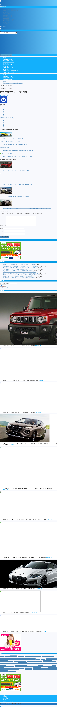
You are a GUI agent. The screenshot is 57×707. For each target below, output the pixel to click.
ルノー (40, 666)
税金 (37, 668)
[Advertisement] (28, 44)
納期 (44, 669)
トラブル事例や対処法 (8, 9)
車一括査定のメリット (8, 19)
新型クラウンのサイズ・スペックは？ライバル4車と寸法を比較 (19, 277)
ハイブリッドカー (44, 663)
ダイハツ (10, 663)
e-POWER (7, 656)
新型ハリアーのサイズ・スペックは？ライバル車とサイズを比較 (19, 267)
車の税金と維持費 (7, 16)
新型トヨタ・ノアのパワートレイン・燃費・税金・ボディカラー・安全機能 (22, 631)
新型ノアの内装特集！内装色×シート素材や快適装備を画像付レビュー (20, 276)
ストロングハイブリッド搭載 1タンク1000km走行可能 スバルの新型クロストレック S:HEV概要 (27, 488)
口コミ (14, 669)
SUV (13, 656)
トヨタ (22, 663)
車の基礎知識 (6, 18)
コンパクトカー (51, 659)
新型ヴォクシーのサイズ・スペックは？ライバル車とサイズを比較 (19, 264)
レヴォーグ (46, 666)
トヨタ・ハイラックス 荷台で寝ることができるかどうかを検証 (19, 412)
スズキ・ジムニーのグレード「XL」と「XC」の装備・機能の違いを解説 (21, 380)
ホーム (4, 57)
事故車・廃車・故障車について (10, 10)
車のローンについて (8, 13)
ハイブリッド (32, 663)
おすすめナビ (9, 659)
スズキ (23, 661)
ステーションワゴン (31, 661)
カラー (38, 659)
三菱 (50, 666)
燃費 (28, 669)
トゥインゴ (15, 663)
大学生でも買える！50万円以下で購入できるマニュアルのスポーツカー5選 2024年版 (24, 557)
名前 (1, 228)
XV (23, 656)
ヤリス (29, 666)
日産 (21, 668)
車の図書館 (3, 26)
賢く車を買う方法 (7, 15)
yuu (1, 105)
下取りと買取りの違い (8, 20)
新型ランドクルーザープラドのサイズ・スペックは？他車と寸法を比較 (20, 273)
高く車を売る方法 (7, 22)
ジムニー (10, 661)
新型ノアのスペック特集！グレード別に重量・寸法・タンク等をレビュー (21, 266)
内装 (7, 669)
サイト (1, 233)
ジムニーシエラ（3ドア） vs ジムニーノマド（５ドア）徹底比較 (19, 345)
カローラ (43, 659)
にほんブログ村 (4, 287)
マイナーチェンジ (10, 666)
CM (2, 656)
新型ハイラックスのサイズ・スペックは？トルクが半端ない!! (18, 270)
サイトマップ (6, 699)
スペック (47, 661)
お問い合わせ (6, 23)
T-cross (20, 656)
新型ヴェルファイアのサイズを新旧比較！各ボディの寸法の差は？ (19, 272)
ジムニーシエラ (17, 661)
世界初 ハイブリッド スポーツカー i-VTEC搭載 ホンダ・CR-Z (19, 588)
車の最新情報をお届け (6, 55)
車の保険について (7, 12)
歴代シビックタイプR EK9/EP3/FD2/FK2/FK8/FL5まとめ (17, 613)
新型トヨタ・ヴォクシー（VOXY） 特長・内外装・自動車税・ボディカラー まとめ (24, 519)
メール (1, 231)
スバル (39, 661)
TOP (4, 695)
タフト (4, 663)
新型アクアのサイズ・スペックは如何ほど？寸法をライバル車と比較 (20, 269)
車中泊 (12, 671)
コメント (3, 225)
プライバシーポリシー (8, 701)
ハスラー (52, 663)
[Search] (16, 33)
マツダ (17, 666)
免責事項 (5, 697)
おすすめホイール (25, 659)
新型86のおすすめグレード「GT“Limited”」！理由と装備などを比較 (20, 274)
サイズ (4, 661)
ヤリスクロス (34, 666)
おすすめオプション (33, 656)
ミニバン (23, 666)
